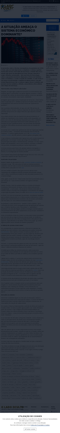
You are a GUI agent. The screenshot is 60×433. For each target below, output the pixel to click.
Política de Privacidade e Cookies (40, 425)
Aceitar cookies (30, 429)
